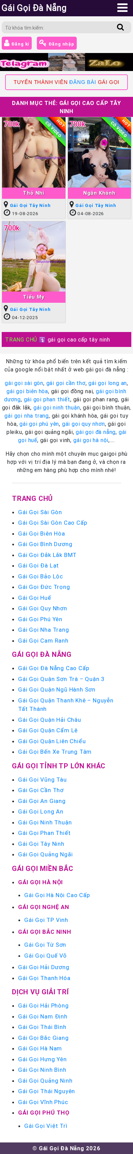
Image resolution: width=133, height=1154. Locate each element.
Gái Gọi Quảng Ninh (45, 1080)
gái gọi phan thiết (47, 399)
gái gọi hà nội (90, 440)
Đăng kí (19, 44)
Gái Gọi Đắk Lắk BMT (47, 555)
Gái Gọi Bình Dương (45, 544)
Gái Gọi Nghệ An (43, 907)
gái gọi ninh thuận (56, 407)
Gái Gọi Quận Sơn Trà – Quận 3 (61, 679)
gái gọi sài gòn (24, 383)
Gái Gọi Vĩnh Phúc (43, 1102)
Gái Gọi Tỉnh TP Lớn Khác (58, 766)
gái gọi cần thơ (66, 383)
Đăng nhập (60, 44)
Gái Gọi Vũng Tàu (42, 779)
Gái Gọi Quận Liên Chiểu (52, 741)
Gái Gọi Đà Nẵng (42, 654)
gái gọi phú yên (39, 423)
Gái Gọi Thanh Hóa (44, 978)
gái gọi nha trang (26, 415)
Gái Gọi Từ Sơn (45, 944)
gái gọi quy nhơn (83, 423)
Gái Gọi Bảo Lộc (40, 576)
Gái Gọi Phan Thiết (44, 833)
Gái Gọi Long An (40, 811)
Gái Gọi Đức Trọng (44, 587)
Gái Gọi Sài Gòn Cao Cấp (52, 522)
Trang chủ (32, 498)
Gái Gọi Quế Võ (45, 955)
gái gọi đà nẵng (96, 432)
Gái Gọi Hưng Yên (42, 1059)
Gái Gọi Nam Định (43, 1016)
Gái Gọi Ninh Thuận (45, 822)
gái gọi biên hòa (27, 391)
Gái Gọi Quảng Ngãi (45, 854)
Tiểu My (34, 297)
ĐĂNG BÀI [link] (82, 82)
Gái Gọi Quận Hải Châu (49, 719)
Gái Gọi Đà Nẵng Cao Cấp (53, 668)
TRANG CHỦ (21, 339)
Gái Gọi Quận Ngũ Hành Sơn (56, 689)
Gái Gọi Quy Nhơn (42, 608)
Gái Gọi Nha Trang (43, 629)
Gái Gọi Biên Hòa (41, 533)
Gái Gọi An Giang (42, 801)
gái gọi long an (107, 383)
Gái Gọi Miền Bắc (42, 868)
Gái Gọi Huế (34, 597)
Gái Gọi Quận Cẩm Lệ (48, 730)
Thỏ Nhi (33, 193)
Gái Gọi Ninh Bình (42, 1069)
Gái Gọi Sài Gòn (40, 512)
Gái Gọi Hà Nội (40, 882)
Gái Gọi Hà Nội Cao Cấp (57, 895)
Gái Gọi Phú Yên (40, 619)
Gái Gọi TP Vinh (46, 920)
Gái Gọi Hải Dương (44, 967)
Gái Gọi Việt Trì (46, 1126)
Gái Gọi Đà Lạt (38, 565)
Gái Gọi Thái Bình (42, 1027)
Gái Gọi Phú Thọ (44, 1112)
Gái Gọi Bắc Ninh (44, 932)
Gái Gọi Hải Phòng (43, 1005)
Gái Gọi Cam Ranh (43, 640)
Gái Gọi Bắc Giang (43, 1038)
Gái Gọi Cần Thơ (41, 790)
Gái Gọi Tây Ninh (30, 205)
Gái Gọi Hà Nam (40, 1048)
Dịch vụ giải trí (40, 991)
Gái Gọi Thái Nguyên (46, 1091)
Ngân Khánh (99, 193)
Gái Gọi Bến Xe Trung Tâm (55, 751)
